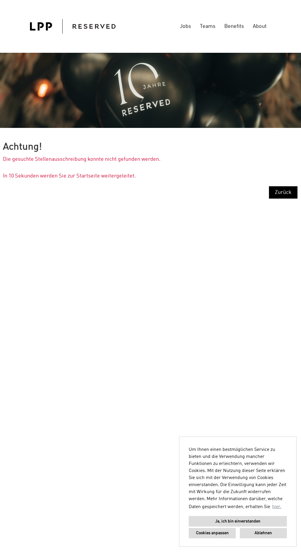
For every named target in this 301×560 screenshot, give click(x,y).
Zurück (283, 192)
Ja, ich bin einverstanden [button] (237, 521)
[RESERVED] (72, 26)
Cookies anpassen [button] (212, 533)
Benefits (234, 26)
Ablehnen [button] (263, 533)
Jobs (185, 26)
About (260, 26)
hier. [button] (276, 507)
